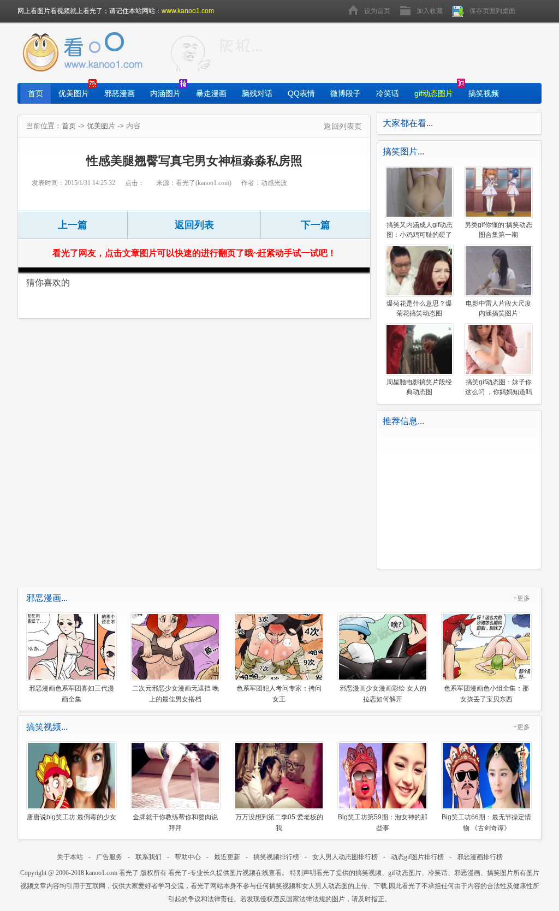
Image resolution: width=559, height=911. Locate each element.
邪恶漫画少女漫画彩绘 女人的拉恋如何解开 (383, 693)
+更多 (521, 598)
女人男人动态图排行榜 (345, 857)
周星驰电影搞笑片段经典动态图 (419, 387)
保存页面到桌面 (492, 11)
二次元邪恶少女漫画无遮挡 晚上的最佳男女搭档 (175, 693)
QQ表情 (301, 93)
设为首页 (377, 11)
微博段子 (345, 93)
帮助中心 (188, 857)
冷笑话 (387, 93)
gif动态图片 (433, 93)
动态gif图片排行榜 (417, 857)
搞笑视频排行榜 (276, 857)
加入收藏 (430, 11)
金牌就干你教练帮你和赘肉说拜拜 (175, 822)
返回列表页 (343, 126)
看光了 (129, 873)
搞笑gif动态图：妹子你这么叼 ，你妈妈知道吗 (498, 387)
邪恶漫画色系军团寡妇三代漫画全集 (71, 693)
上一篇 (72, 224)
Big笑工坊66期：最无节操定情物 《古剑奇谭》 (486, 822)
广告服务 (109, 857)
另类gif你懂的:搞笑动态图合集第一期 (498, 230)
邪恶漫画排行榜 (480, 857)
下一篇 (315, 224)
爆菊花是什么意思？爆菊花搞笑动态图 (419, 308)
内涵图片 (165, 93)
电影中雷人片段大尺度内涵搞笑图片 (498, 308)
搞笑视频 (483, 93)
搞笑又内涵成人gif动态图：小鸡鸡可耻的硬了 (419, 230)
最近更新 (227, 857)
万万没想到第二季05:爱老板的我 (279, 822)
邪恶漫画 (119, 93)
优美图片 (73, 93)
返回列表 (194, 224)
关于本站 (70, 857)
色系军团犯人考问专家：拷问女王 (279, 693)
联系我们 (148, 857)
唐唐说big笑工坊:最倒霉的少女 (71, 817)
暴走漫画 (211, 93)
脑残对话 (257, 93)
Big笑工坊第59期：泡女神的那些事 (382, 822)
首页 (35, 93)
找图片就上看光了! (222, 52)
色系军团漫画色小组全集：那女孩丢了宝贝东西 (486, 693)
